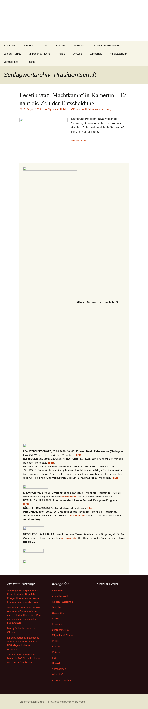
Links (45, 45)
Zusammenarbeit (61, 680)
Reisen (30, 61)
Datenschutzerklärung (107, 45)
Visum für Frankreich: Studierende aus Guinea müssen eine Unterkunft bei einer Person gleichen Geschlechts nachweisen (24, 615)
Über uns (28, 45)
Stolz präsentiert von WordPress (66, 701)
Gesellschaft (59, 607)
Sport (55, 657)
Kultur (55, 618)
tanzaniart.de (68, 496)
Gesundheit (58, 612)
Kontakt (60, 45)
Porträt (56, 646)
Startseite (9, 45)
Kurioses (57, 624)
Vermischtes (11, 61)
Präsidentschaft (94, 109)
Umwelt (77, 53)
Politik (61, 53)
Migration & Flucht (39, 53)
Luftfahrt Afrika (12, 53)
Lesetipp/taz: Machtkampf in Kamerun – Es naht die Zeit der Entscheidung (73, 99)
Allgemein (53, 109)
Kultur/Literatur (118, 53)
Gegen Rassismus (62, 601)
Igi (110, 109)
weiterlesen (80, 140)
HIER (78, 455)
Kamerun (78, 109)
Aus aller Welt (60, 596)
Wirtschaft (96, 53)
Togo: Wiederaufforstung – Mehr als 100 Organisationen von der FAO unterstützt (23, 658)
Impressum (79, 45)
